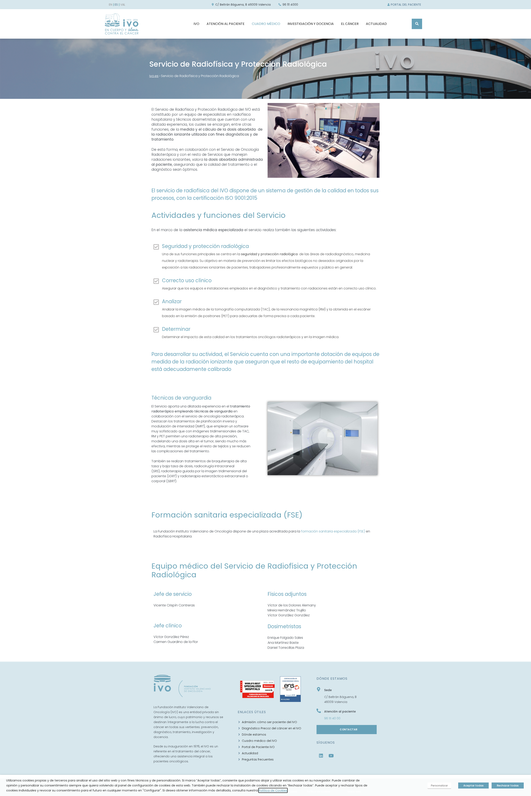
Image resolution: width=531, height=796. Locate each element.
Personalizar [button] (439, 785)
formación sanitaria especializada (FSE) (333, 531)
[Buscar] (417, 24)
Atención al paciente (340, 711)
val (122, 4)
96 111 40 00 (332, 718)
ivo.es (153, 76)
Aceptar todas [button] (473, 785)
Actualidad (376, 23)
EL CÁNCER (350, 23)
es (116, 4)
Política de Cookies (273, 790)
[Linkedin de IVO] (321, 755)
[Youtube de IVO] (331, 755)
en (110, 4)
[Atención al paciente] (319, 711)
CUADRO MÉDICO (266, 23)
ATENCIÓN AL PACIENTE (226, 23)
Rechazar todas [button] (508, 785)
